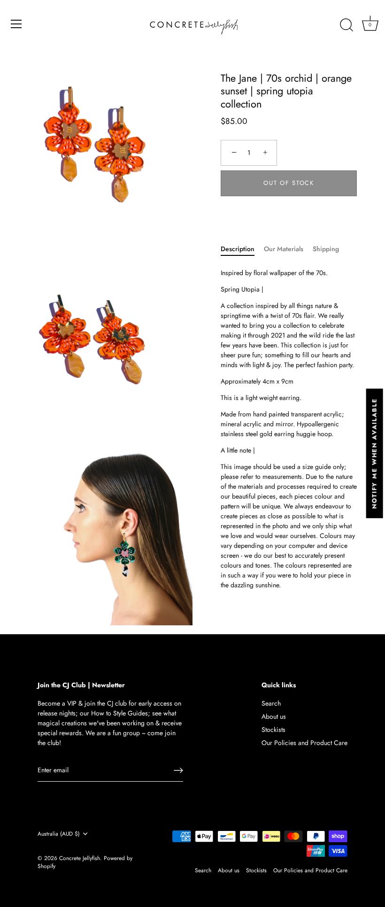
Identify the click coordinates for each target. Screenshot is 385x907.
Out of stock (288, 182)
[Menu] (16, 24)
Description (237, 249)
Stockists (273, 729)
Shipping (326, 249)
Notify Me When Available (374, 453)
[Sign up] (178, 770)
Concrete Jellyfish (79, 858)
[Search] (346, 25)
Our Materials (283, 249)
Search (271, 703)
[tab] (242, 249)
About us (274, 716)
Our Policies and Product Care (304, 742)
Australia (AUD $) (59, 834)
